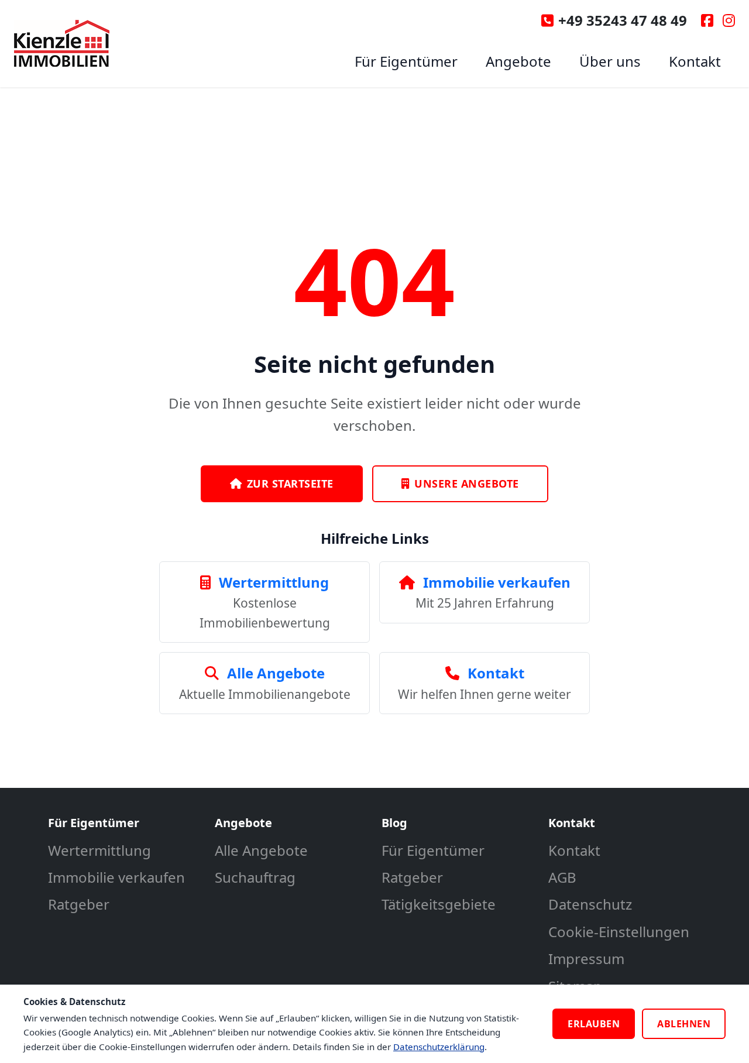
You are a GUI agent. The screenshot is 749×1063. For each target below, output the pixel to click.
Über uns (610, 61)
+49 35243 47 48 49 (622, 20)
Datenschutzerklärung (439, 1046)
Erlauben (594, 1023)
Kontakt (695, 61)
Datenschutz (590, 904)
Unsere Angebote (466, 483)
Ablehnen (683, 1023)
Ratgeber (78, 904)
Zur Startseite (290, 483)
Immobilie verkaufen (116, 877)
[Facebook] (707, 20)
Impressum (586, 958)
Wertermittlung (99, 850)
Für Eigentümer (406, 61)
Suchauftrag (255, 877)
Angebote (518, 61)
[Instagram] (729, 20)
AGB (562, 877)
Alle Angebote (261, 850)
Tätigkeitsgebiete (439, 904)
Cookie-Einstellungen (618, 931)
